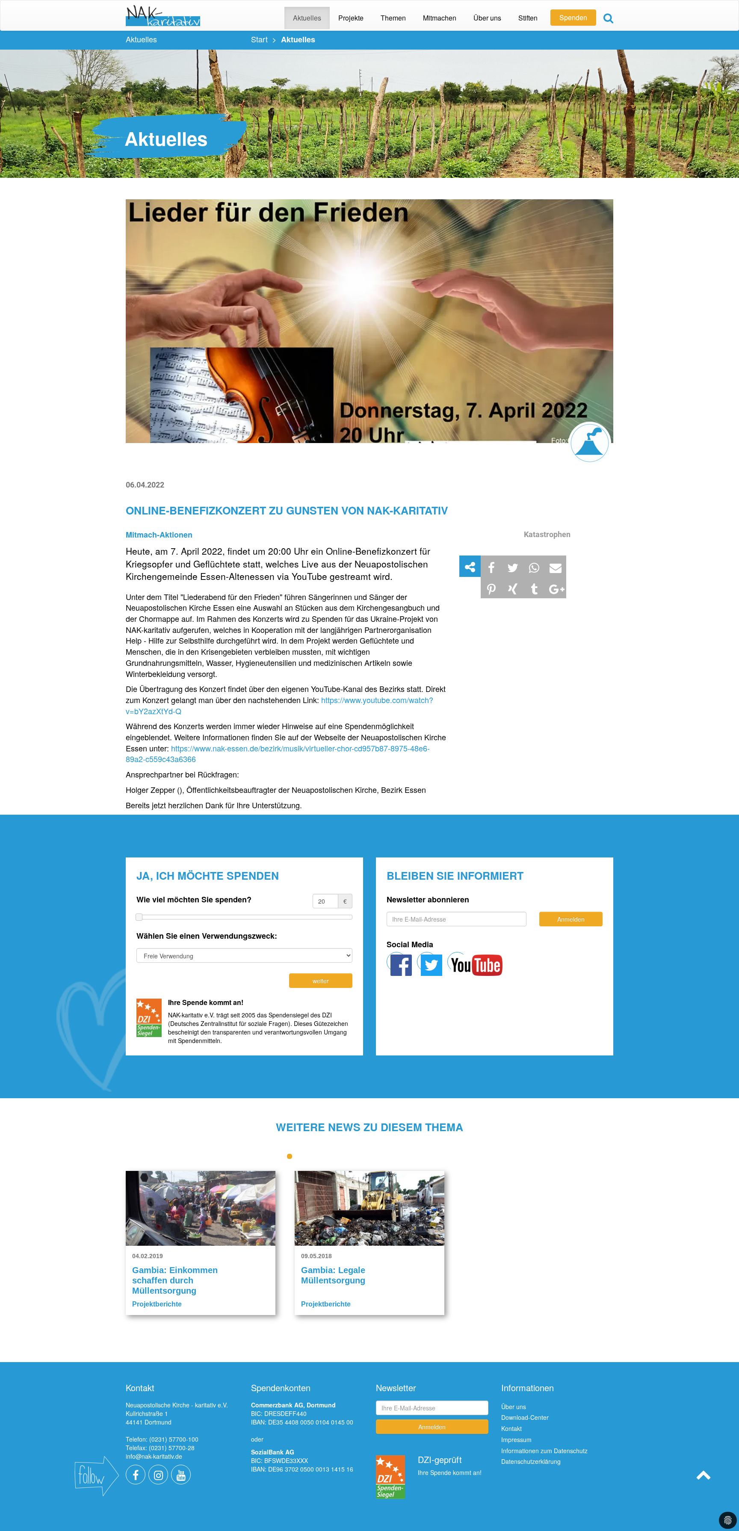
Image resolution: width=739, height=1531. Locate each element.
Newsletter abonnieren (428, 899)
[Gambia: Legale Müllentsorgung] (369, 1208)
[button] (491, 566)
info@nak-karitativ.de (154, 1456)
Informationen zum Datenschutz (544, 1450)
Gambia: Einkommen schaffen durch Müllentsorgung (175, 1280)
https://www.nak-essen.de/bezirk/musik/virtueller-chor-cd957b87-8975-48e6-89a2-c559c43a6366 (278, 753)
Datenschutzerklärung (531, 1461)
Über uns (513, 1406)
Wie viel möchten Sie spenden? (193, 899)
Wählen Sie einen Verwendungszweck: (206, 936)
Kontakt (511, 1428)
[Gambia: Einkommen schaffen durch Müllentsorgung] (200, 1208)
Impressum (516, 1439)
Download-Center (525, 1417)
